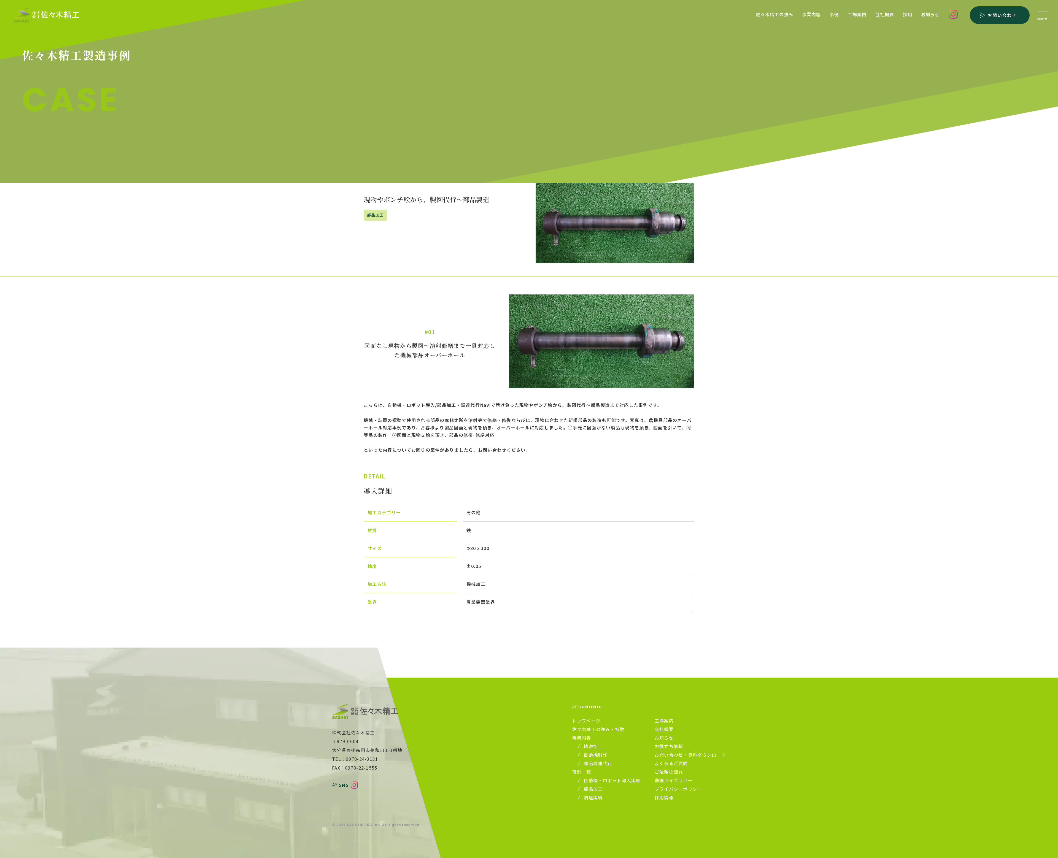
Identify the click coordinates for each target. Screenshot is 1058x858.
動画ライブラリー (674, 780)
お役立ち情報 (669, 746)
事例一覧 (581, 772)
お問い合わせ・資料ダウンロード (690, 755)
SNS (344, 785)
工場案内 (857, 15)
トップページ (586, 720)
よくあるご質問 (671, 763)
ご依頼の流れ (669, 772)
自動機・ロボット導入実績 (612, 780)
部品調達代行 (598, 763)
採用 (907, 15)
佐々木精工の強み (774, 15)
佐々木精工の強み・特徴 (598, 729)
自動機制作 (595, 755)
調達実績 (593, 797)
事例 (834, 15)
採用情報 (664, 797)
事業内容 (811, 15)
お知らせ (930, 15)
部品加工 (593, 789)
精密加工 (593, 746)
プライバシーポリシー (678, 789)
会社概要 (884, 15)
